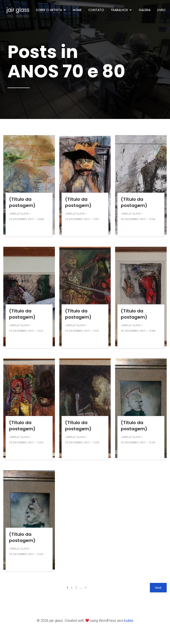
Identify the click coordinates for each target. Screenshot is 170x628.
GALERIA (145, 10)
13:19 (96, 330)
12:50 (96, 442)
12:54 (40, 442)
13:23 (40, 330)
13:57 (96, 219)
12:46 (152, 442)
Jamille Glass (19, 213)
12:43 (40, 554)
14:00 (40, 219)
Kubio (128, 620)
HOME (77, 10)
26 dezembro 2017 (21, 219)
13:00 (152, 330)
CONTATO (96, 10)
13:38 (152, 219)
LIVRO (161, 10)
